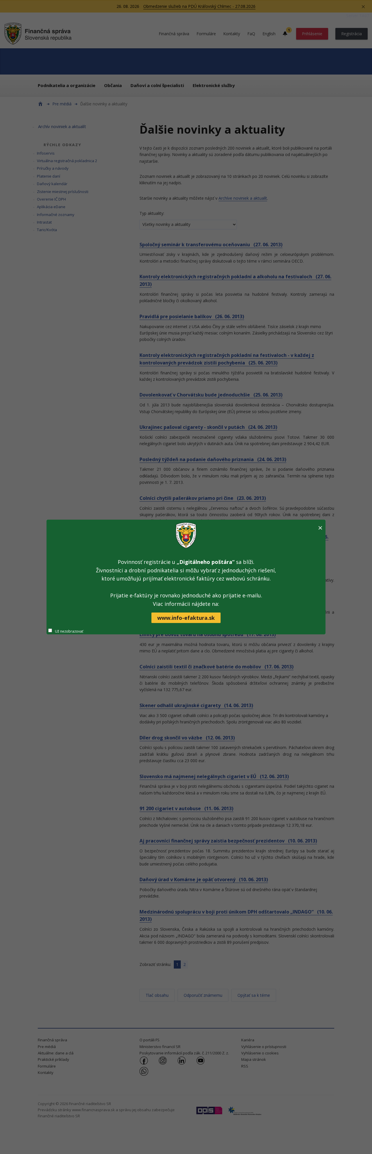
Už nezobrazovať (69, 631)
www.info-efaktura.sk (186, 617)
